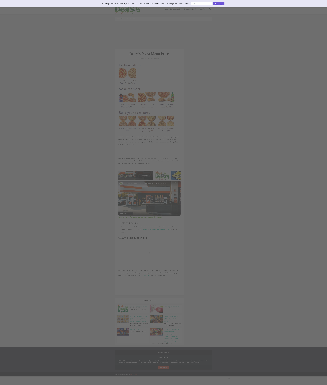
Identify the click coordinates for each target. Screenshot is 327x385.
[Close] (323, 1)
